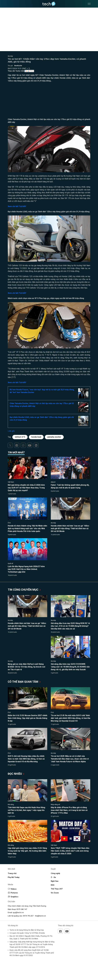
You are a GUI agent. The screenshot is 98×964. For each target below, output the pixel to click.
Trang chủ (12, 873)
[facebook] (16, 445)
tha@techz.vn (40, 916)
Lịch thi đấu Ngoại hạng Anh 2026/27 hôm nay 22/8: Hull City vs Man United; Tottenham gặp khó (26, 569)
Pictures (14, 893)
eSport (53, 482)
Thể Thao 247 (57, 889)
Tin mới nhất (16, 452)
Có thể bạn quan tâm (23, 681)
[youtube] (29, 445)
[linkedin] (36, 445)
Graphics (14, 897)
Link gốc (11, 431)
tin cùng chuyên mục (23, 589)
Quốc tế (10, 563)
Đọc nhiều (15, 773)
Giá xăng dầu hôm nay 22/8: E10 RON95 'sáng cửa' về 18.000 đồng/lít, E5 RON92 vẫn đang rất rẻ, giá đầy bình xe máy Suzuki (70, 667)
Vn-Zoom (55, 893)
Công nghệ (55, 873)
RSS (52, 885)
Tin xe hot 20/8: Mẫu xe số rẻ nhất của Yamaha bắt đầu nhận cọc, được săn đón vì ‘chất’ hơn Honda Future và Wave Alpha (70, 759)
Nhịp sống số (55, 804)
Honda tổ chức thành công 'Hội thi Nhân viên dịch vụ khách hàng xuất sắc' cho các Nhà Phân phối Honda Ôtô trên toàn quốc (27, 528)
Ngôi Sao (54, 881)
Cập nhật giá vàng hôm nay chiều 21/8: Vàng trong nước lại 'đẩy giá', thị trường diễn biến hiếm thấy (27, 851)
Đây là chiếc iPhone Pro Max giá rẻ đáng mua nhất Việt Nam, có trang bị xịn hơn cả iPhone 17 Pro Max (69, 810)
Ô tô (9, 523)
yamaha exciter (54, 437)
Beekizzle (18, 65)
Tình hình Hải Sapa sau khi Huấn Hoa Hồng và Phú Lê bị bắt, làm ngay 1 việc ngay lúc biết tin (26, 810)
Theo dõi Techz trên (16, 71)
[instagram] (23, 445)
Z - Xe (53, 877)
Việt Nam (11, 482)
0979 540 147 (21, 909)
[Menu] (89, 4)
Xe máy (10, 56)
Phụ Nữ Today (13, 877)
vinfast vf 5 (20, 437)
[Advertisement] (49, 101)
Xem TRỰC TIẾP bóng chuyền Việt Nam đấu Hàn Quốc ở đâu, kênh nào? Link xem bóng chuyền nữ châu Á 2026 (70, 851)
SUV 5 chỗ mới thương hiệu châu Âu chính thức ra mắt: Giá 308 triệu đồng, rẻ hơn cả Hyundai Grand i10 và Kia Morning (26, 759)
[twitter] (10, 445)
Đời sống (11, 804)
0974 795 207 (28, 916)
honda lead (36, 437)
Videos (13, 889)
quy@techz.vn (18, 912)
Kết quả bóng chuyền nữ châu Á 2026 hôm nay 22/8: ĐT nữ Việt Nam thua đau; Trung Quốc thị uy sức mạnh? (26, 488)
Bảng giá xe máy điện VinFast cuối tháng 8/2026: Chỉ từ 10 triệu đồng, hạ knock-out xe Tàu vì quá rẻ (26, 667)
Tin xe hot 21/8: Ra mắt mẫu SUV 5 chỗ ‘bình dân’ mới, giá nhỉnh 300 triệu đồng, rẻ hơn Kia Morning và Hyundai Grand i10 (70, 718)
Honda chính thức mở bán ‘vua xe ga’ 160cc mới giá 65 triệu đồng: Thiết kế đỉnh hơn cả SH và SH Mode (70, 528)
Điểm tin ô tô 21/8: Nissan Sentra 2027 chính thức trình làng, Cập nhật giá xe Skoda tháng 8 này (27, 718)
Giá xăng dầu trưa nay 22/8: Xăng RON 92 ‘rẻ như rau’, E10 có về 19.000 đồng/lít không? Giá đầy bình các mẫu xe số (70, 626)
